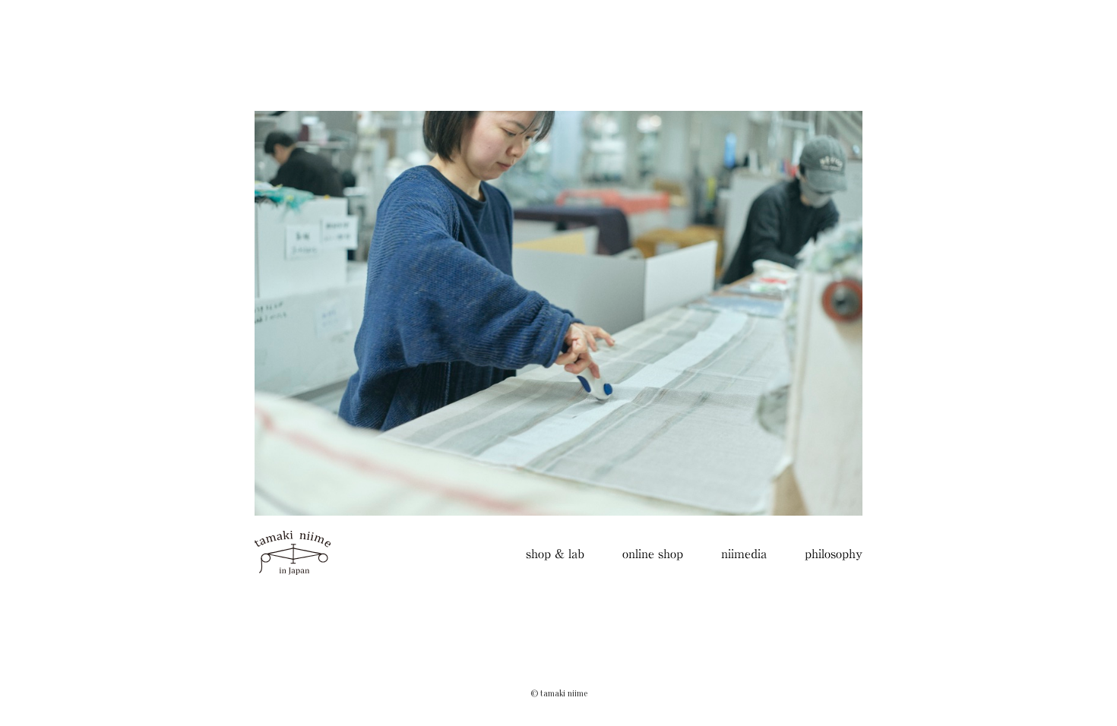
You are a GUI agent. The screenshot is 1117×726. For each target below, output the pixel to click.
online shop (652, 554)
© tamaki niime (558, 693)
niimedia (744, 554)
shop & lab (555, 554)
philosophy (833, 554)
